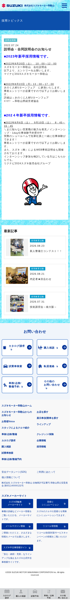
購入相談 (6, 446)
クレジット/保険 (45, 434)
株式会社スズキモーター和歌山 (39, 5)
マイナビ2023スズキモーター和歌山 (26, 73)
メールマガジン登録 (15, 526)
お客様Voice (8, 421)
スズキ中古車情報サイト (15, 547)
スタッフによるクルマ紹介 (16, 427)
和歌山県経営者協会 (27, 101)
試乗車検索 (7, 453)
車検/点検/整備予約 (12, 459)
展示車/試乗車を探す (47, 418)
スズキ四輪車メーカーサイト (15, 503)
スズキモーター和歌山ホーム (17, 405)
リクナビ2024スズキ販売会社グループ (27, 163)
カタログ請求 (9, 440)
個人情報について (11, 477)
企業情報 (41, 440)
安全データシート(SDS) (14, 472)
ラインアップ (44, 424)
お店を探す (42, 412)
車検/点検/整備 (9, 434)
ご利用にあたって (46, 472)
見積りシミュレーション (50, 503)
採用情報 (41, 446)
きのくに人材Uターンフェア (32, 97)
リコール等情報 (50, 526)
